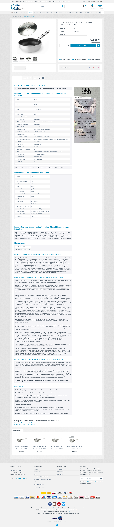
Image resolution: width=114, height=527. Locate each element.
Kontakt (36, 469)
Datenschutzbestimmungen (94, 481)
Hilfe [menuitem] (84, 1)
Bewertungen (39, 78)
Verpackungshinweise (39, 487)
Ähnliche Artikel (17, 430)
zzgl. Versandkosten (96, 42)
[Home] (11, 12)
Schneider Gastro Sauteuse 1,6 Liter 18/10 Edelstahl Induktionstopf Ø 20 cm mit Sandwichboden (57, 447)
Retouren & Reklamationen (41, 477)
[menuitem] (51, 6)
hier (77, 509)
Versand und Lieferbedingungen (42, 479)
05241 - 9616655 (16, 471)
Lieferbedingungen (91, 1)
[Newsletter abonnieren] (101, 478)
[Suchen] (63, 6)
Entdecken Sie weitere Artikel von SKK (25, 424)
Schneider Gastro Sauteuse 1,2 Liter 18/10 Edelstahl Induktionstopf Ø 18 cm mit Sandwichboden (39, 447)
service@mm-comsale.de (20, 478)
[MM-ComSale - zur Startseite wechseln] (18, 7)
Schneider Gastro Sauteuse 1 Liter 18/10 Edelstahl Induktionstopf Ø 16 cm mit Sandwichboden (21, 447)
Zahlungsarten (37, 471)
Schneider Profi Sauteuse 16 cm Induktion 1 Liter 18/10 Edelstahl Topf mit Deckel (74, 447)
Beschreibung (16, 78)
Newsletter (60, 469)
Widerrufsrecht (38, 482)
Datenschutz (60, 471)
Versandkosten (53, 507)
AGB (35, 474)
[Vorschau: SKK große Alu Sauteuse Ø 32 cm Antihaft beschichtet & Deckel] (35, 58)
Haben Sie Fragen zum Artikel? (23, 422)
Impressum (60, 474)
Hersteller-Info (27, 78)
